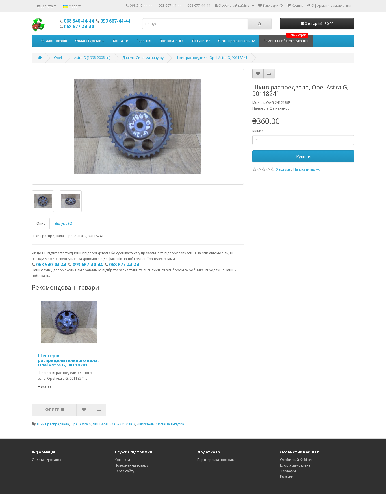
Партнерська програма (217, 459)
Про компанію (172, 40)
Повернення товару (131, 465)
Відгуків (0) (63, 223)
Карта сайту (124, 471)
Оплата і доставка (90, 40)
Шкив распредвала (53, 424)
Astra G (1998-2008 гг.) (92, 57)
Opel (58, 57)
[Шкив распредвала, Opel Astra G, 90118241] (138, 127)
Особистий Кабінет (296, 459)
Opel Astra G (81, 424)
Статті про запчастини (236, 40)
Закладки (288, 471)
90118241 (101, 424)
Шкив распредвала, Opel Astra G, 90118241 (212, 57)
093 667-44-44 (170, 5)
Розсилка (288, 476)
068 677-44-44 (198, 5)
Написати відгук (306, 169)
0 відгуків (283, 169)
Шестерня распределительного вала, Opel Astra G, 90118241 (68, 360)
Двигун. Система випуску (143, 57)
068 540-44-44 (141, 5)
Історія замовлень (295, 465)
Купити (303, 156)
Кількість (259, 130)
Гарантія (144, 40)
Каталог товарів (54, 40)
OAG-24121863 (122, 424)
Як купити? (201, 40)
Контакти (120, 40)
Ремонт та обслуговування (286, 39)
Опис (40, 223)
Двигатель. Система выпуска (160, 424)
